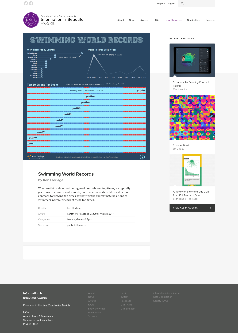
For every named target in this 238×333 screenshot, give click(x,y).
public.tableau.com (77, 225)
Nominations (194, 20)
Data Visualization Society (56, 305)
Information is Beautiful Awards (54, 20)
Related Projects (182, 38)
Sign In (171, 3)
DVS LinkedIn (128, 308)
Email (123, 293)
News (132, 20)
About (120, 20)
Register (161, 3)
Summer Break (181, 145)
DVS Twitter (127, 304)
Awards (144, 20)
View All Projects (184, 207)
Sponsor (210, 20)
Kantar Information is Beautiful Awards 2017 (90, 213)
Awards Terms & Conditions (38, 316)
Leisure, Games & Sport (80, 219)
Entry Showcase (173, 20)
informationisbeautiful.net (166, 293)
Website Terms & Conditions (38, 320)
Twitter (26, 3)
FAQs (156, 20)
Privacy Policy (30, 323)
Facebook (31, 3)
